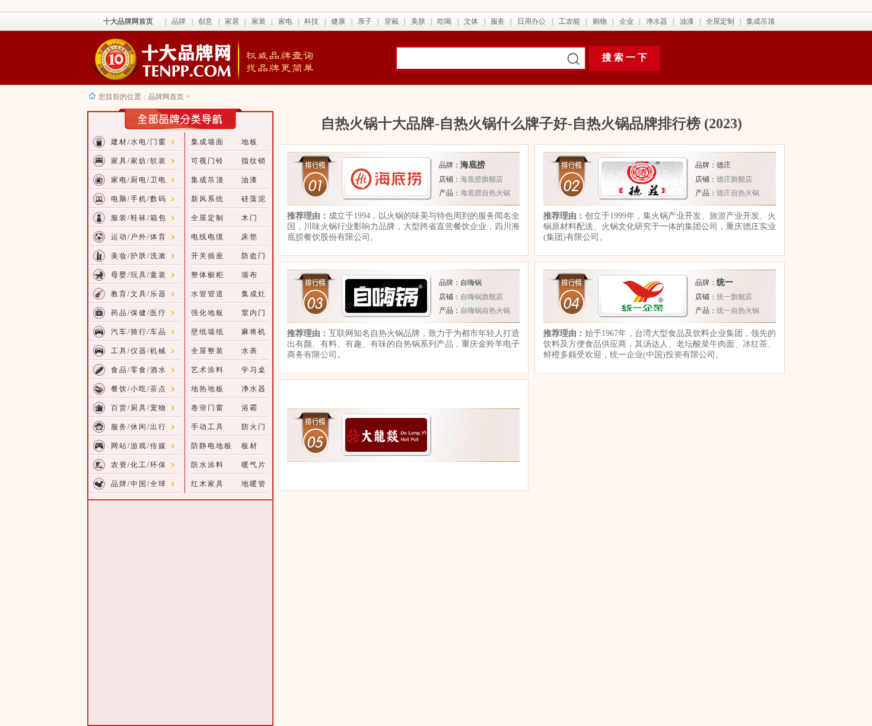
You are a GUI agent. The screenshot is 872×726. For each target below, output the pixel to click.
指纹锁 (253, 161)
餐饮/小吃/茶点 (139, 389)
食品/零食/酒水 (139, 370)
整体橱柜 (207, 275)
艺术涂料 (207, 370)
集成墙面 (207, 142)
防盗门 (253, 256)
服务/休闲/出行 (139, 427)
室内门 (253, 313)
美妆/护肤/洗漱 (139, 256)
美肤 (418, 21)
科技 (311, 21)
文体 (471, 21)
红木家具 (207, 484)
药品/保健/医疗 (139, 313)
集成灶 (253, 294)
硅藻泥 (253, 199)
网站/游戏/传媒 (139, 446)
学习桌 (253, 370)
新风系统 (207, 199)
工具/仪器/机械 (139, 351)
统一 (725, 282)
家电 (285, 21)
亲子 (365, 21)
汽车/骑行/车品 (139, 332)
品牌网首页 (167, 97)
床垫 (249, 237)
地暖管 (253, 484)
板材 (249, 446)
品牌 (178, 21)
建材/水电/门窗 (139, 142)
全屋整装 (207, 351)
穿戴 (391, 21)
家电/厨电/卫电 (139, 180)
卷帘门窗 (207, 408)
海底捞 (472, 164)
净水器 (656, 21)
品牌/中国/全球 (139, 484)
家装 (259, 21)
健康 (338, 21)
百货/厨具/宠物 (139, 408)
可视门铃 (207, 161)
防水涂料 (207, 465)
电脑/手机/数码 (139, 199)
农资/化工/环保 (139, 465)
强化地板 (207, 313)
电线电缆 (207, 237)
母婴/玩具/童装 (139, 275)
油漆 (687, 21)
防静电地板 (212, 446)
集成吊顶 (760, 21)
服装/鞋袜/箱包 (139, 218)
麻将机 (253, 332)
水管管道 (207, 294)
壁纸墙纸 (207, 332)
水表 (249, 351)
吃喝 (444, 21)
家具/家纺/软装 (139, 161)
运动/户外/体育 (139, 237)
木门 (249, 218)
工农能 (569, 21)
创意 (205, 21)
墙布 (249, 275)
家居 (232, 21)
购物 (600, 21)
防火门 (253, 427)
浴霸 (249, 408)
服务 (498, 21)
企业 (626, 21)
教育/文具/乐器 (139, 294)
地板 (249, 142)
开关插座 (207, 256)
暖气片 (253, 465)
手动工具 (207, 427)
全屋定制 (720, 21)
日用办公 (531, 21)
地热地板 (207, 389)
